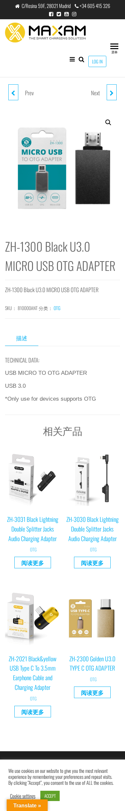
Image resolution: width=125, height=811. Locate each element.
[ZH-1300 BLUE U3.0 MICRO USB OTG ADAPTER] (112, 92)
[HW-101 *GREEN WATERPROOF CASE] (13, 92)
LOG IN (97, 61)
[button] (108, 122)
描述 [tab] (21, 338)
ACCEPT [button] (50, 795)
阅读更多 (32, 562)
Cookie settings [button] (22, 796)
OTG (57, 307)
